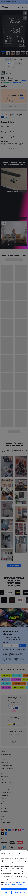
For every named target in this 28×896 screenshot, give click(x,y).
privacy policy (21, 882)
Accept (14, 889)
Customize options (19, 892)
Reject (6, 892)
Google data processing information (13, 884)
